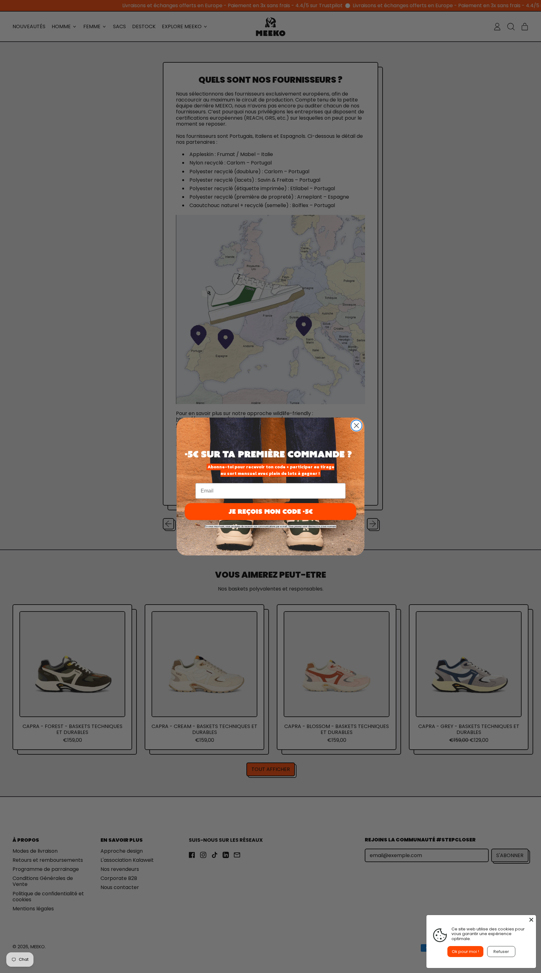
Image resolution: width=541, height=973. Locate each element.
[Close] (531, 920)
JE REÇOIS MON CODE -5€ (271, 511)
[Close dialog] (356, 425)
